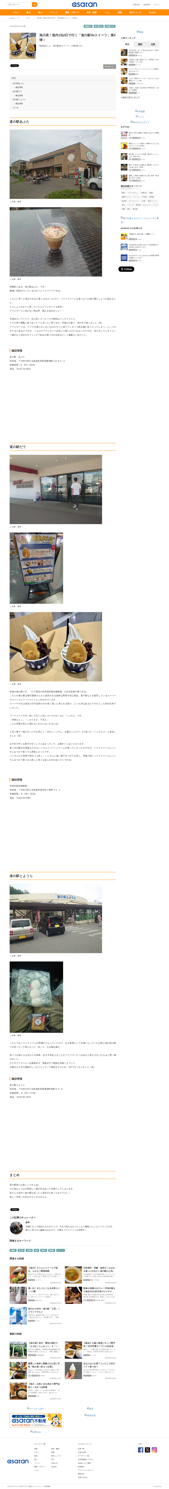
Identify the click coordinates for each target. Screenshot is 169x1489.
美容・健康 (92, 12)
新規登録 (147, 5)
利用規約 (81, 1467)
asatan (42, 1375)
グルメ (16, 12)
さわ (37, 1396)
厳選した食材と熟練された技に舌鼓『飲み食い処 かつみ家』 (144, 177)
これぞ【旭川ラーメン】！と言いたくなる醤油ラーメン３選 (144, 80)
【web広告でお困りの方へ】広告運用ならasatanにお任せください (144, 246)
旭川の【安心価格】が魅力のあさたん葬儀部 (144, 134)
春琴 (27, 1222)
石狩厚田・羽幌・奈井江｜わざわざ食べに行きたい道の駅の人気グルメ (99, 1271)
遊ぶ (40, 12)
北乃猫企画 (40, 1355)
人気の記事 (82, 1452)
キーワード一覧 (83, 1456)
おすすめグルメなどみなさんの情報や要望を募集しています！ (144, 257)
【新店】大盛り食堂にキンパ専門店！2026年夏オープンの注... (143, 61)
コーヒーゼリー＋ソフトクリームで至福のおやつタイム (144, 70)
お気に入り (110, 66)
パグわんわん (140, 83)
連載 (120, 12)
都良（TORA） (95, 1280)
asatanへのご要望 (84, 1463)
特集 (35, 1449)
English (152, 12)
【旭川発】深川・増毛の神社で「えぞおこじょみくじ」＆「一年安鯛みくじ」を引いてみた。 (44, 1346)
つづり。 (38, 1321)
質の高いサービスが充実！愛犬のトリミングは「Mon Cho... (144, 155)
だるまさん (38, 1300)
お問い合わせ (82, 1477)
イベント (54, 12)
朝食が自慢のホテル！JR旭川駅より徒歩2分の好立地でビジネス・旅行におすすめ (99, 1291)
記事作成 (136, 5)
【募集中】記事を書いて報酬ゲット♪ (142, 234)
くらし (107, 12)
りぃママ (38, 1280)
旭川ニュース (135, 12)
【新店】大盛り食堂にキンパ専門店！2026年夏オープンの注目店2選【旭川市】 (99, 1346)
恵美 (137, 74)
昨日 (127, 44)
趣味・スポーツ (72, 12)
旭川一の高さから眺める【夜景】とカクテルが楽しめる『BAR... (144, 166)
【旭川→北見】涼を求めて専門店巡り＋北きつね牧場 (144, 89)
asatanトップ (14, 18)
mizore (94, 1375)
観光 (28, 12)
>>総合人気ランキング (130, 97)
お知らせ (54, 1463)
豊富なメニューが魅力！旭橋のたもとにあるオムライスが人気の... (144, 145)
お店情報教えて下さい (86, 1459)
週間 (140, 44)
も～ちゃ (93, 1355)
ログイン (157, 5)
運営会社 (81, 1474)
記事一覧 (81, 1449)
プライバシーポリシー (86, 1470)
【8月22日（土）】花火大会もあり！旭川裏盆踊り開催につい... (143, 51)
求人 (52, 1459)
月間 (153, 44)
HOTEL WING (100, 1300)
